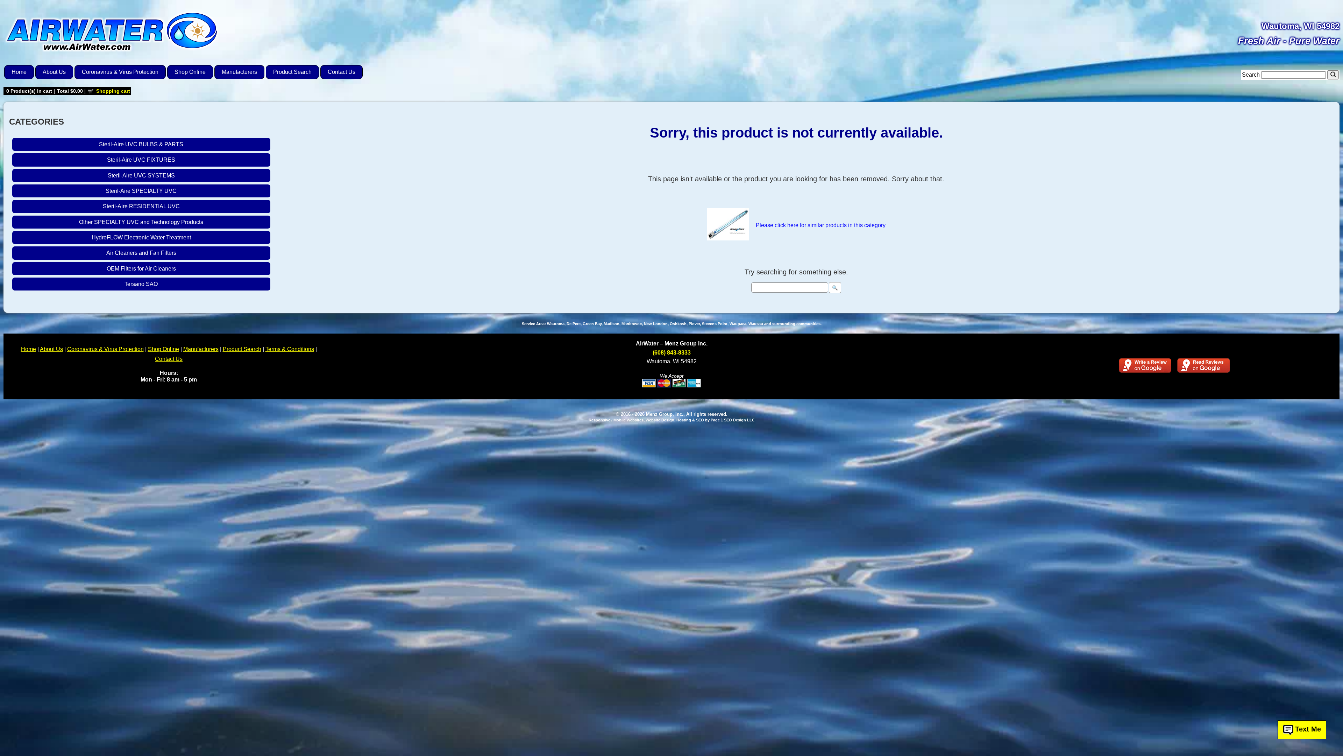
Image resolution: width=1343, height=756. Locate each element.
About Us (54, 72)
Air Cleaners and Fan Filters (141, 253)
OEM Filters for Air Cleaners (141, 269)
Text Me (1308, 729)
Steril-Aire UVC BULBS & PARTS (141, 144)
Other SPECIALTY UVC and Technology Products (141, 222)
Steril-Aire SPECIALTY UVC (141, 191)
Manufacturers (239, 72)
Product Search (292, 72)
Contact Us (341, 72)
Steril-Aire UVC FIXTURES (141, 160)
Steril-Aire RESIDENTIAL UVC (141, 206)
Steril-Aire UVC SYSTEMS (141, 175)
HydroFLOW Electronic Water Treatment (141, 237)
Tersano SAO (141, 284)
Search (1251, 75)
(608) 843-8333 (672, 353)
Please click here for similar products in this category (821, 225)
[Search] (1333, 74)
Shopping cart (113, 91)
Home (19, 72)
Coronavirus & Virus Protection (120, 72)
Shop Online (190, 72)
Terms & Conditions (289, 349)
